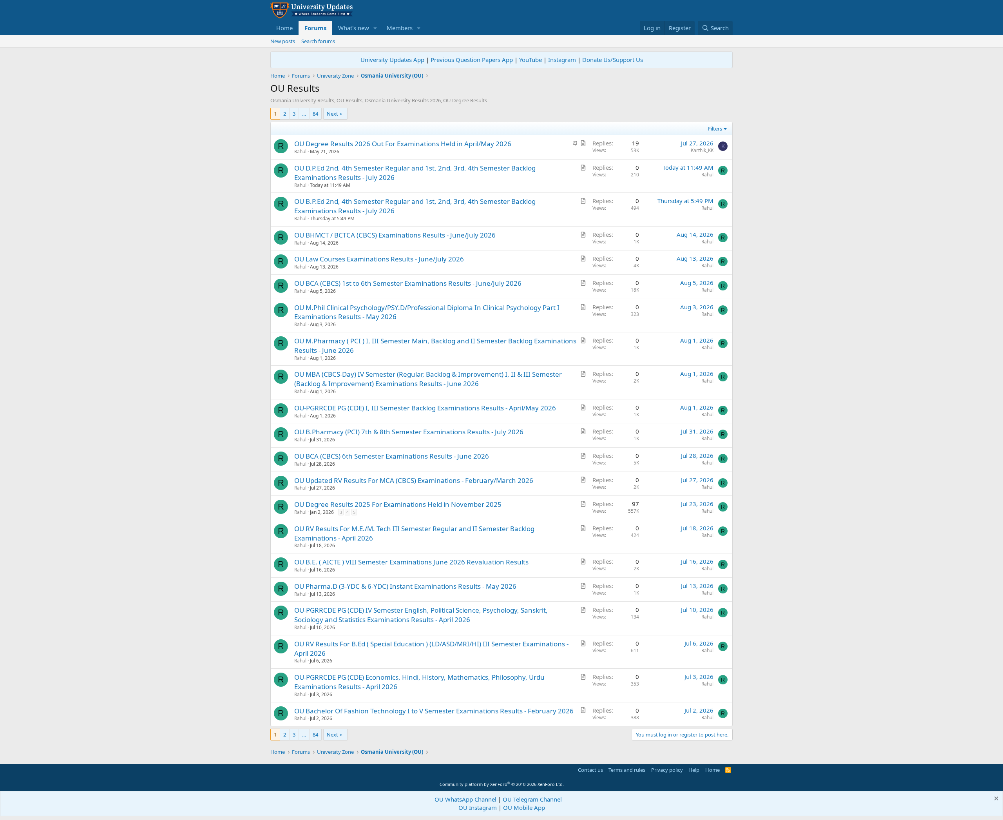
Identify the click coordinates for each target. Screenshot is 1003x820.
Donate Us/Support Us (612, 59)
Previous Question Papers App (472, 59)
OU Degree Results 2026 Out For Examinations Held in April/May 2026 (402, 143)
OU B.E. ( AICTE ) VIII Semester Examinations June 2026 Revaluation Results (411, 561)
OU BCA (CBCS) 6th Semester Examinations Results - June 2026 (391, 456)
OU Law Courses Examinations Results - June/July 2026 (379, 258)
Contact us (590, 769)
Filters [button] (715, 128)
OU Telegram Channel (532, 799)
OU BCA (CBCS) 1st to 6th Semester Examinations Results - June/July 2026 (407, 283)
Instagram (562, 59)
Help (693, 769)
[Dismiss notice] (995, 799)
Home (284, 28)
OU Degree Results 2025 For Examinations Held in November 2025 (398, 504)
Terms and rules (626, 769)
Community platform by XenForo (502, 784)
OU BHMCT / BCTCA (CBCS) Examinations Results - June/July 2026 (395, 234)
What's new (353, 28)
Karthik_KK (702, 150)
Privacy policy (667, 769)
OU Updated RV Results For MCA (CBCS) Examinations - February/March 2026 (413, 480)
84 (315, 113)
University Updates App (392, 59)
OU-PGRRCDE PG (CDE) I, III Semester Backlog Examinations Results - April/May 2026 (425, 407)
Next (332, 113)
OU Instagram (477, 807)
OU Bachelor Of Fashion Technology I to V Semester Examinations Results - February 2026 (434, 710)
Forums (315, 28)
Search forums (318, 41)
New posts (282, 41)
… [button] (304, 113)
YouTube (530, 59)
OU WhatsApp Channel (465, 799)
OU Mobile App (524, 807)
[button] (375, 28)
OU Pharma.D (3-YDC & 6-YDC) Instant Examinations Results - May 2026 (405, 586)
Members (400, 28)
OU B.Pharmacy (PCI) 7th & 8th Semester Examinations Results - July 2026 (408, 431)
